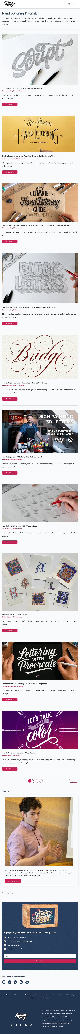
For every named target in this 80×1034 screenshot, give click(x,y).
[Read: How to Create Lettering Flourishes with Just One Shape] (40, 356)
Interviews (17, 995)
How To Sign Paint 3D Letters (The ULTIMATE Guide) (22, 457)
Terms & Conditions (45, 998)
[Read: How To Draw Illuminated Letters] (40, 582)
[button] (69, 4)
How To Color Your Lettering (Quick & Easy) (19, 753)
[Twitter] (31, 1025)
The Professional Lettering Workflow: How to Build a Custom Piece (28, 156)
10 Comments (18, 617)
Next (73, 781)
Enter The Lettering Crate (31, 995)
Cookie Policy (32, 998)
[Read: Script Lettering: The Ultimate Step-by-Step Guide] (40, 59)
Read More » (10, 104)
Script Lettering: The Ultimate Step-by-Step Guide (22, 88)
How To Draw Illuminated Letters (15, 614)
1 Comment (17, 310)
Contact (60, 995)
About (52, 995)
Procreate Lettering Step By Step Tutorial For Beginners (24, 684)
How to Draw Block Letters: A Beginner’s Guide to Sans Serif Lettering (30, 307)
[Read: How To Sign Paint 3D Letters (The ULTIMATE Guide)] (40, 431)
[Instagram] (21, 1025)
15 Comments (21, 159)
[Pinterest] (11, 1025)
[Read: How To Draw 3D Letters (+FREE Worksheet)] (40, 503)
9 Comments (18, 459)
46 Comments (18, 686)
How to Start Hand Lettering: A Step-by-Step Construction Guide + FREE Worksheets (36, 225)
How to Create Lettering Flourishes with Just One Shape (24, 383)
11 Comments (18, 529)
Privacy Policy (70, 995)
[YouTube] (16, 1025)
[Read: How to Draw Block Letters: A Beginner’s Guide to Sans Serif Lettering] (40, 278)
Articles (8, 995)
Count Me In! (40, 961)
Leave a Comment (19, 91)
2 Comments (16, 755)
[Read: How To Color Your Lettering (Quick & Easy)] (40, 730)
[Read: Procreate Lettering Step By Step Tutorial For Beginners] (40, 661)
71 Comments (18, 228)
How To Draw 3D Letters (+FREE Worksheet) (19, 526)
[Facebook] (26, 1025)
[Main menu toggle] (74, 4)
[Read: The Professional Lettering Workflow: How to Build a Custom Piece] (38, 134)
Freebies (44, 995)
